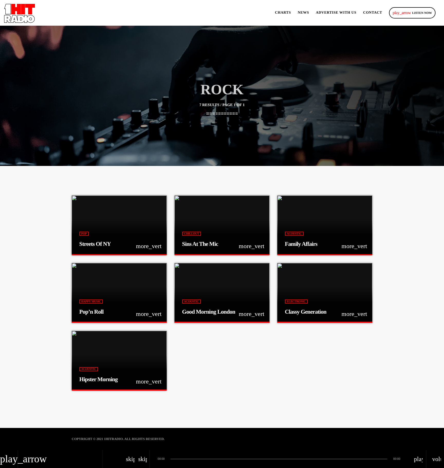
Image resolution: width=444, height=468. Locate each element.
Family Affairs (301, 244)
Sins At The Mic (200, 244)
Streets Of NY (95, 244)
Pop (84, 233)
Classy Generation (306, 311)
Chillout (191, 233)
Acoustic (294, 233)
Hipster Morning (98, 379)
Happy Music (91, 301)
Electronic (296, 301)
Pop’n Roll (91, 311)
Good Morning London (208, 311)
